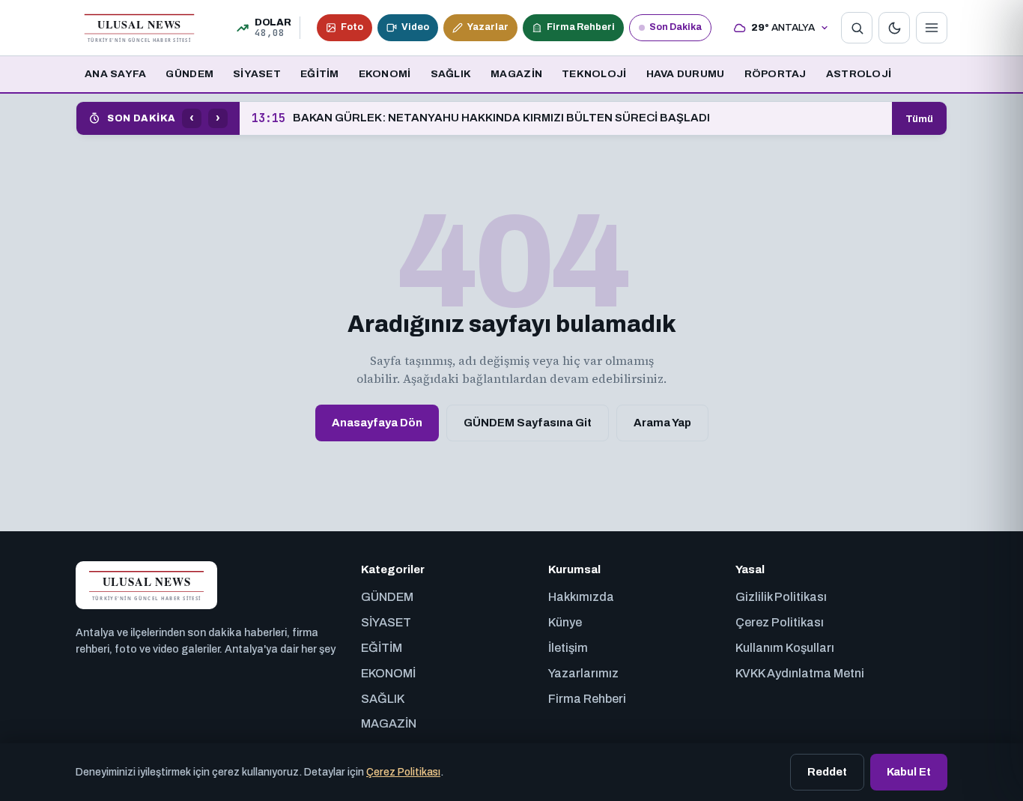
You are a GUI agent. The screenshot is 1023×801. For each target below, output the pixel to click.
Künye (565, 622)
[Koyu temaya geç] (894, 27)
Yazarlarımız (583, 673)
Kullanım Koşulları (784, 647)
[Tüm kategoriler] (931, 27)
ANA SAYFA (115, 73)
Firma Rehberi (581, 27)
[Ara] (856, 27)
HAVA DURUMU (685, 73)
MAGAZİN (516, 73)
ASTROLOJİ (858, 73)
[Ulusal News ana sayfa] (139, 27)
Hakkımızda (581, 596)
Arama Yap (662, 423)
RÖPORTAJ (775, 73)
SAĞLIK (451, 73)
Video (415, 27)
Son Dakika (675, 27)
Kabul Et (909, 772)
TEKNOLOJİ (594, 73)
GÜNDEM (189, 73)
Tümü (919, 118)
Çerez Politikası (779, 622)
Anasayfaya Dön (377, 423)
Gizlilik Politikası (781, 596)
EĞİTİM (319, 73)
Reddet (827, 772)
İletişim (568, 647)
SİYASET (257, 73)
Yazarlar (488, 27)
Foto (352, 27)
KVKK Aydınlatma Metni (799, 673)
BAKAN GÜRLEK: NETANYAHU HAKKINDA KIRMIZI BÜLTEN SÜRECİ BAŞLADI (481, 118)
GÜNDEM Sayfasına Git (528, 423)
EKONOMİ (385, 73)
